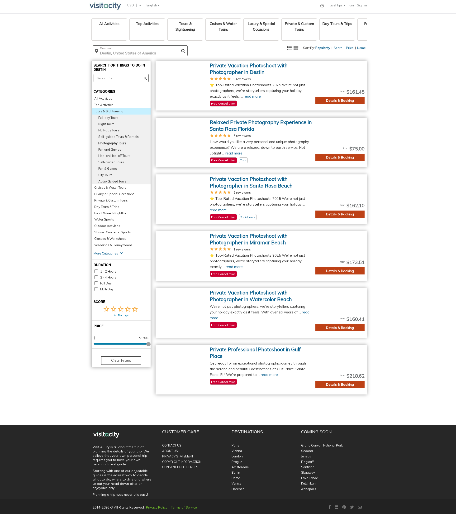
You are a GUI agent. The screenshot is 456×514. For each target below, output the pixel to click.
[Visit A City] (106, 435)
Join (351, 5)
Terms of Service (184, 507)
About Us (170, 451)
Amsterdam (240, 467)
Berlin (236, 472)
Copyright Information (181, 462)
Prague (237, 462)
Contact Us (171, 445)
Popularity (322, 48)
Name (361, 48)
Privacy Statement (177, 456)
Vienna (237, 451)
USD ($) (133, 5)
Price (350, 48)
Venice (237, 483)
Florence (238, 489)
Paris (235, 445)
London (237, 456)
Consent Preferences (180, 467)
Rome (236, 478)
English (152, 5)
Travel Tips (335, 5)
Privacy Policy (156, 507)
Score (338, 48)
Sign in (362, 5)
